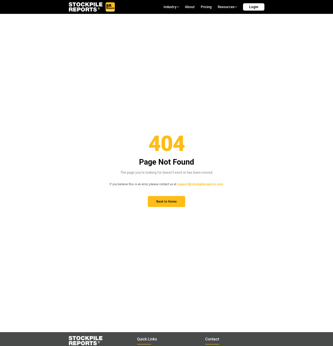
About (190, 7)
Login (253, 7)
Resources (226, 7)
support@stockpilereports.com (200, 184)
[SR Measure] (110, 7)
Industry (170, 7)
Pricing (206, 7)
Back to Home (166, 201)
